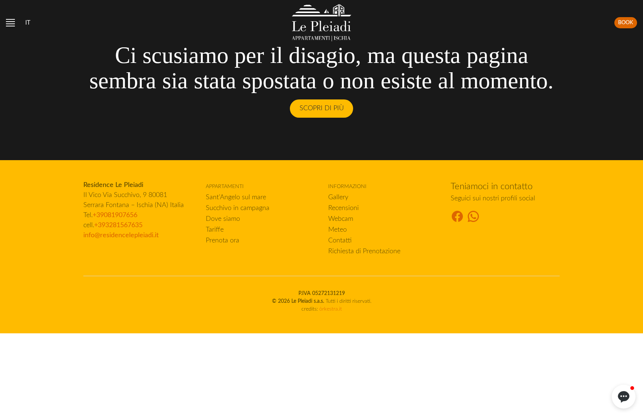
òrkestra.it (330, 309)
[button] (624, 397)
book (625, 22)
